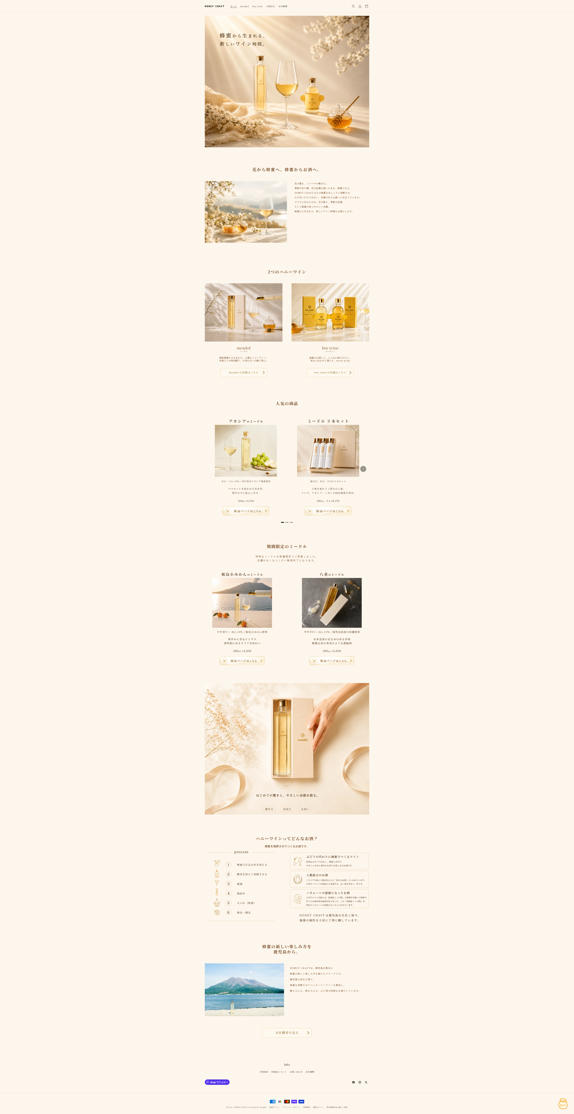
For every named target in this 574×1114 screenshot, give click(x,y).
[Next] (363, 469)
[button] (353, 6)
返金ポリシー (274, 1107)
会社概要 (310, 1071)
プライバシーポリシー (291, 1107)
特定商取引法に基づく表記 (337, 1107)
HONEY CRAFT (241, 1107)
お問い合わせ (296, 1071)
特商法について (279, 1071)
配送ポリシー (318, 1107)
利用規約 (264, 1071)
